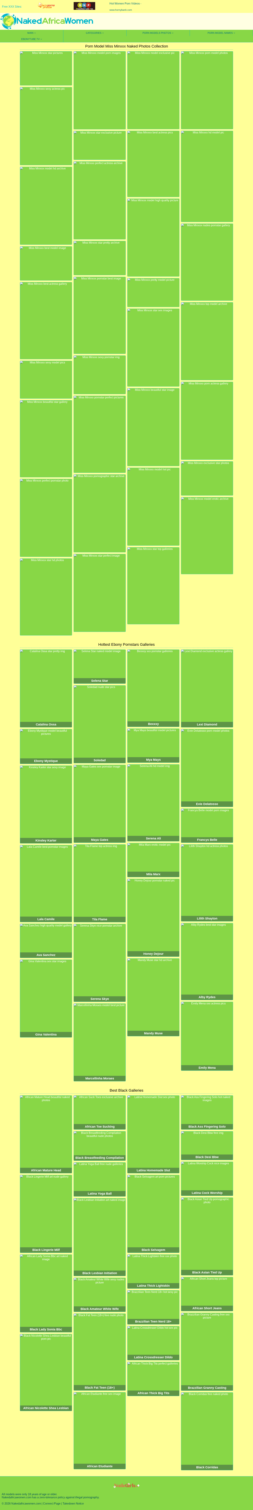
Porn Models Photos (157, 33)
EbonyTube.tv (30, 39)
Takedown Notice (73, 1503)
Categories (93, 33)
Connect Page (52, 1503)
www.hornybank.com (120, 9)
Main (30, 33)
